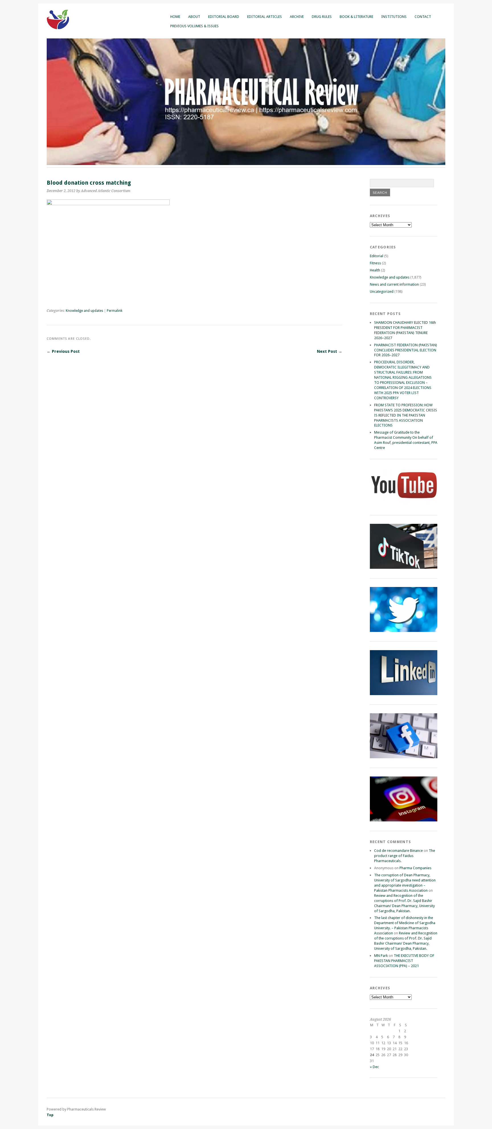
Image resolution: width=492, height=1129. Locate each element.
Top (50, 1115)
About (194, 17)
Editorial (376, 256)
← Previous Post (63, 351)
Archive (297, 17)
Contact (423, 17)
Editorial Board (223, 17)
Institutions (394, 17)
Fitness (375, 263)
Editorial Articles (264, 17)
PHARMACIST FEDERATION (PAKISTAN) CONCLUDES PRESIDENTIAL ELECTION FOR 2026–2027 (405, 350)
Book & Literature (356, 17)
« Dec (374, 1067)
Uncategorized (381, 291)
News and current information (394, 284)
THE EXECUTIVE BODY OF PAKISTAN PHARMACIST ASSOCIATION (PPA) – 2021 (404, 960)
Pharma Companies (415, 868)
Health (375, 270)
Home (175, 17)
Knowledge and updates (84, 311)
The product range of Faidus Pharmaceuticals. (404, 855)
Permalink (114, 311)
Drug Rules (322, 17)
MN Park (381, 955)
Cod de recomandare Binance (398, 850)
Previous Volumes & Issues (194, 26)
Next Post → (329, 351)
